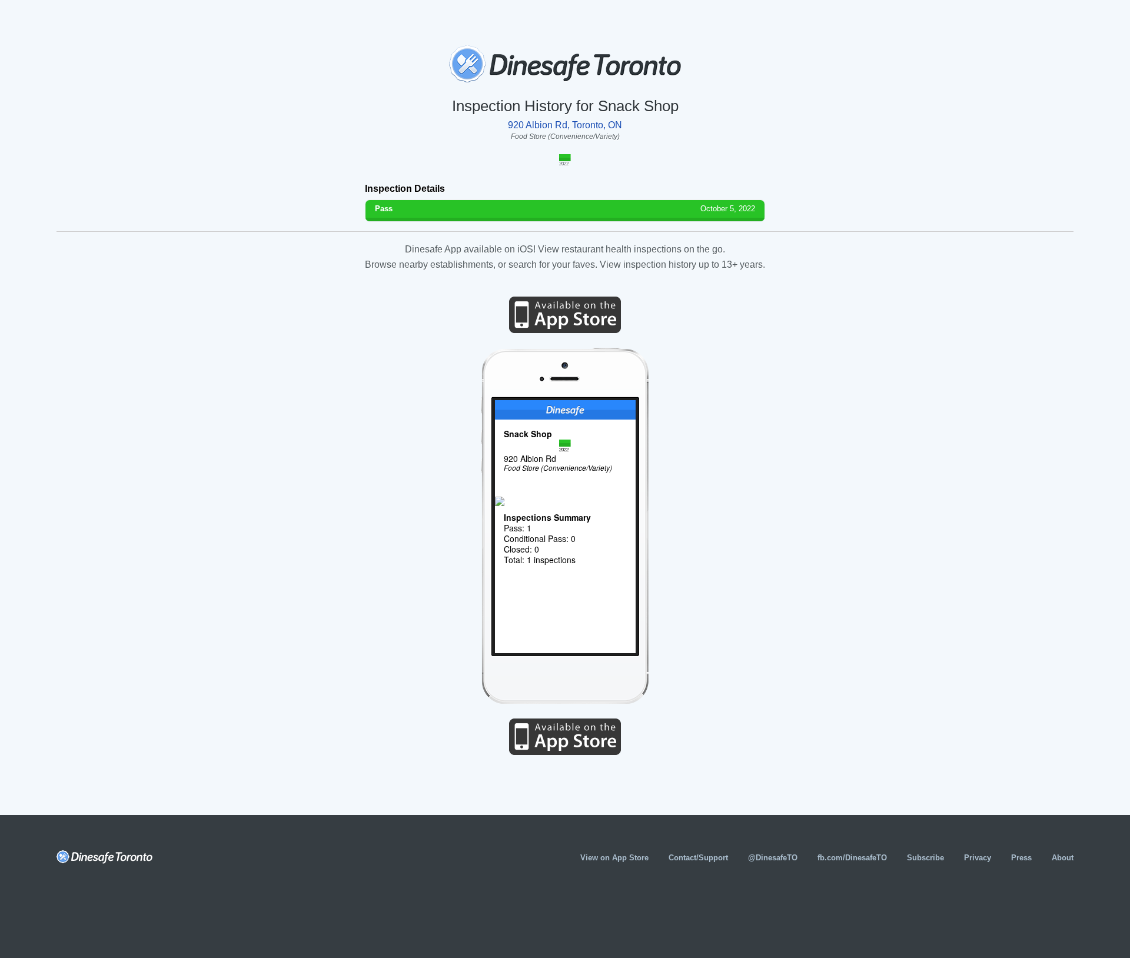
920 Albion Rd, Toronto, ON (565, 125)
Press (1021, 857)
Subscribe (925, 857)
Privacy (977, 857)
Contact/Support (698, 857)
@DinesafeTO (772, 857)
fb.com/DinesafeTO (852, 857)
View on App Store (614, 857)
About (1063, 857)
